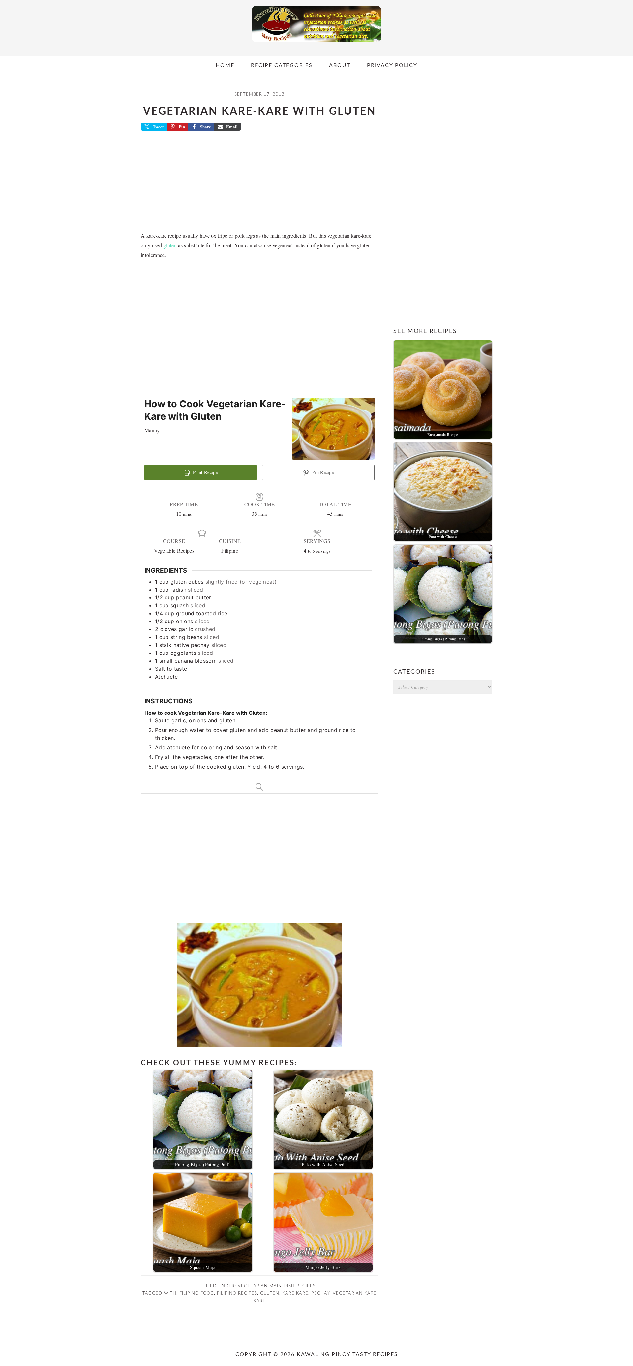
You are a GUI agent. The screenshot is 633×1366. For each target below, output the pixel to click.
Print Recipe (205, 472)
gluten (170, 245)
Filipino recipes (237, 1293)
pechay (320, 1293)
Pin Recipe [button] (322, 472)
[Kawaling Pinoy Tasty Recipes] (316, 43)
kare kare (295, 1293)
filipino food (196, 1293)
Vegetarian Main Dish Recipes (277, 1286)
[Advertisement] (259, 183)
